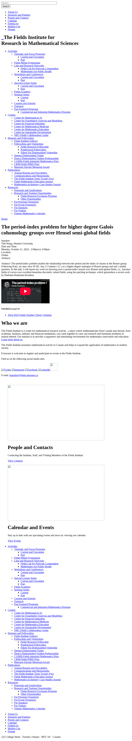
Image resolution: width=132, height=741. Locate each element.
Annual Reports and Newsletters (30, 172)
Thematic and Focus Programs (29, 54)
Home (4, 219)
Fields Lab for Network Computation (39, 68)
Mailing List (14, 26)
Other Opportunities (31, 199)
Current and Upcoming (32, 57)
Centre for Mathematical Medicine (31, 126)
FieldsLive (13, 23)
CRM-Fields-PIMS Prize (26, 164)
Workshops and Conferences (28, 74)
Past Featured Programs (26, 109)
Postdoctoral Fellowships (33, 149)
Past (23, 59)
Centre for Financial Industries (29, 123)
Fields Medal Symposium (27, 62)
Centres (11, 115)
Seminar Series (21, 94)
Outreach (19, 106)
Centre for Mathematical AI (28, 117)
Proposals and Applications (28, 190)
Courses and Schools (24, 103)
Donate (11, 29)
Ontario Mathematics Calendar (29, 213)
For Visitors (20, 210)
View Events (14, 540)
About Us (13, 12)
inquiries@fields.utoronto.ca (23, 375)
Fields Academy (22, 91)
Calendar (12, 20)
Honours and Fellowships (21, 138)
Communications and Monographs (31, 175)
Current (24, 97)
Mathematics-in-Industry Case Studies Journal (37, 184)
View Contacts (15, 460)
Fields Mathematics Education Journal (33, 181)
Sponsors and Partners (19, 15)
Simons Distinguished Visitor (29, 155)
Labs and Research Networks (29, 65)
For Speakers (21, 207)
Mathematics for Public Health (36, 71)
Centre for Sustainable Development (32, 132)
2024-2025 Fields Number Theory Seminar (30, 315)
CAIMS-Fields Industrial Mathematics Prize (36, 161)
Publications (14, 170)
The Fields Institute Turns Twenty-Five (34, 178)
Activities (12, 51)
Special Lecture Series (25, 83)
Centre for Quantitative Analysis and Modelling (38, 120)
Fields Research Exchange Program (39, 196)
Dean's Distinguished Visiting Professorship (36, 158)
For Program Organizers (26, 201)
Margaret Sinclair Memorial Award (32, 167)
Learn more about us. (12, 339)
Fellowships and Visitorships (28, 143)
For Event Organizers (25, 204)
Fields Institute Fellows (26, 141)
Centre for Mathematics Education (31, 129)
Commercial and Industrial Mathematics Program (45, 112)
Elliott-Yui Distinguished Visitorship (39, 152)
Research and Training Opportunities (33, 193)
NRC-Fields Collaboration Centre (31, 135)
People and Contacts (18, 17)
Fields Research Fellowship (35, 146)
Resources (13, 187)
